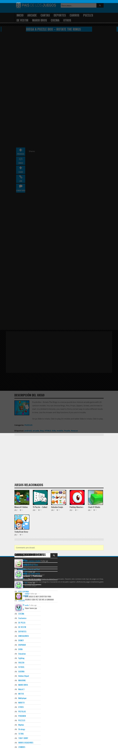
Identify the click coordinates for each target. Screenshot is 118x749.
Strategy (21, 729)
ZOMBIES (21, 746)
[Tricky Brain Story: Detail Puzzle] (21, 522)
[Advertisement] (66, 460)
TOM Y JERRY (23, 738)
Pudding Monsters (76, 506)
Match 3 (21, 689)
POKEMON (22, 715)
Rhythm (21, 724)
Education (22, 653)
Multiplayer (22, 698)
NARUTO (21, 702)
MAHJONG (22, 680)
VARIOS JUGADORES (25, 742)
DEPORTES (22, 631)
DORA (20, 649)
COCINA (21, 613)
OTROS (21, 706)
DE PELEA (21, 622)
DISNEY (21, 640)
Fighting (21, 658)
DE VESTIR (22, 626)
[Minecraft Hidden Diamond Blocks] (21, 497)
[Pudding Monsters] (77, 497)
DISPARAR (22, 644)
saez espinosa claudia (32, 561)
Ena (26, 572)
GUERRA (21, 671)
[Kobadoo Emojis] (58, 497)
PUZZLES (21, 720)
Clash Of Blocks (94, 506)
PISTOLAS (22, 711)
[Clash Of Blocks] (95, 497)
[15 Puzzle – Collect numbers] (40, 497)
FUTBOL (21, 666)
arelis (27, 605)
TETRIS (21, 733)
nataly (27, 593)
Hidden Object (23, 675)
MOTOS (21, 693)
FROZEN (21, 662)
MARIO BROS (23, 684)
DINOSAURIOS (23, 635)
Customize (22, 618)
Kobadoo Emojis (57, 506)
